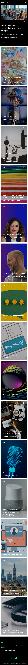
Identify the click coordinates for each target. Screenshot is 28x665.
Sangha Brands (23, 663)
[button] (26, 2)
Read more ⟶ (4, 42)
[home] (6, 2)
